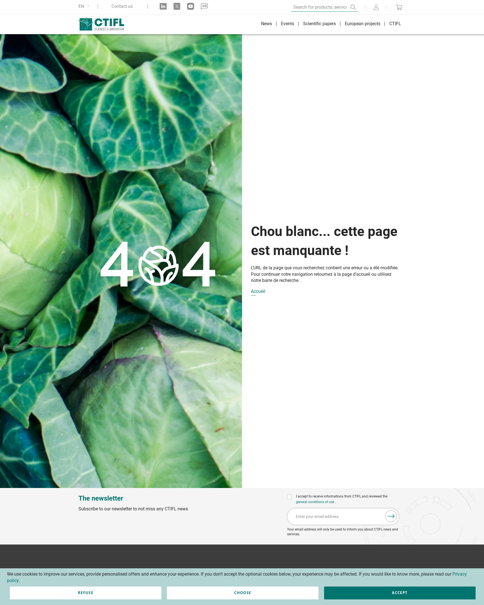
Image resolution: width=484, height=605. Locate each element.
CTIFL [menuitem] (395, 23)
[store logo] (104, 24)
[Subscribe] (391, 516)
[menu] (331, 24)
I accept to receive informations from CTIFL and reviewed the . (341, 499)
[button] (84, 6)
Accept (400, 592)
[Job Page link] (204, 6)
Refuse (85, 592)
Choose (242, 592)
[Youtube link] (190, 6)
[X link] (176, 6)
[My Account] (376, 7)
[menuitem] (266, 24)
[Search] (349, 7)
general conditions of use (315, 502)
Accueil (258, 291)
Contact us (122, 6)
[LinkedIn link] (163, 6)
